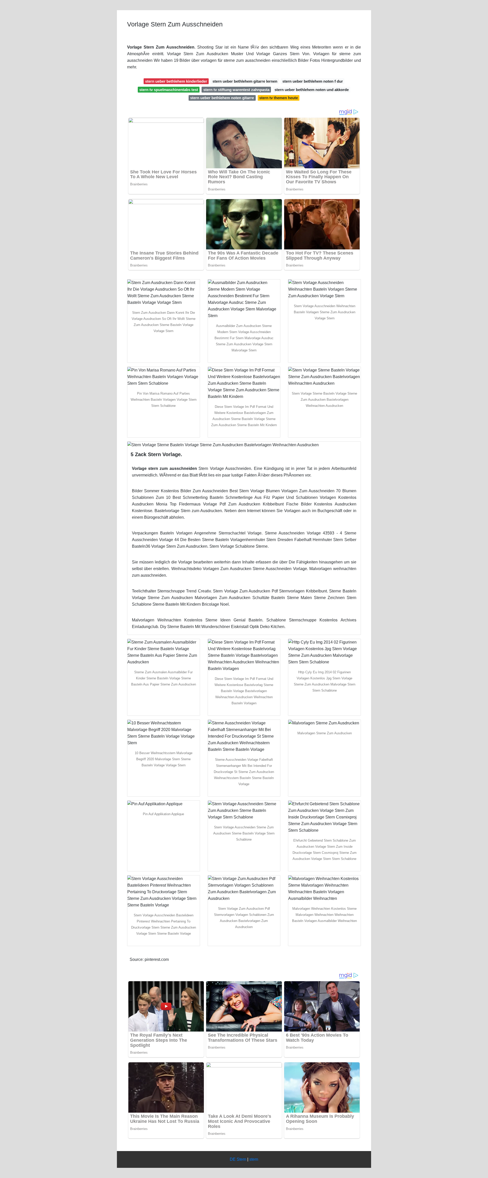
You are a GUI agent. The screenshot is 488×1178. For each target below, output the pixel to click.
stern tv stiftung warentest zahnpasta (236, 89)
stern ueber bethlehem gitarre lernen (244, 81)
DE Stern (238, 1159)
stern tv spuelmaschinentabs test (168, 89)
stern (253, 1159)
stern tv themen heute (278, 98)
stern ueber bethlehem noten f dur (312, 81)
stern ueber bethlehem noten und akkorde (311, 89)
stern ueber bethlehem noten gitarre (222, 98)
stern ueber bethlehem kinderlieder (176, 81)
